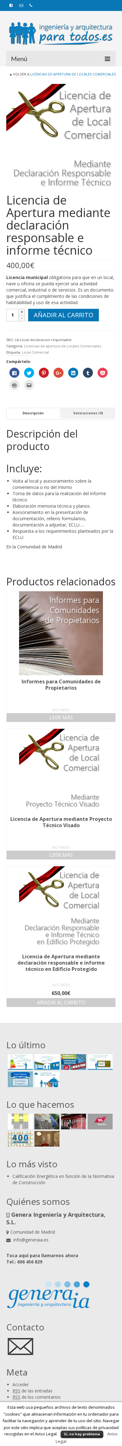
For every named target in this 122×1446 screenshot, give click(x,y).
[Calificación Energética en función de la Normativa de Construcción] (19, 1062)
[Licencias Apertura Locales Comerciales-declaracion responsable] (61, 138)
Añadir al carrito (63, 315)
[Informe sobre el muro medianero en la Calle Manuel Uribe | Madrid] (46, 1121)
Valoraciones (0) (88, 413)
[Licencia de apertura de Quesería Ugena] (19, 1121)
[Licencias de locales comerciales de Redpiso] (72, 1121)
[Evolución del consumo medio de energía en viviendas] (99, 1062)
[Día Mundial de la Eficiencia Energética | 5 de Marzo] (72, 1062)
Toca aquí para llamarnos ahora (42, 1255)
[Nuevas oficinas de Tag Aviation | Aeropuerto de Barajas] (99, 1121)
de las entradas (33, 1391)
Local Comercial (35, 352)
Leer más (61, 717)
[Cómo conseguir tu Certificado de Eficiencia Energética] (46, 1079)
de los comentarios (37, 1397)
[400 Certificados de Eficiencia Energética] (19, 1139)
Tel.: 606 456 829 (24, 1262)
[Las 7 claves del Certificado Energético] (19, 1079)
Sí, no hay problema (82, 1434)
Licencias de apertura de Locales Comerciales (73, 74)
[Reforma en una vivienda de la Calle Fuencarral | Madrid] (46, 1139)
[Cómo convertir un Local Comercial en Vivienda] (46, 1062)
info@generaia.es (30, 1240)
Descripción (33, 413)
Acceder (21, 1384)
